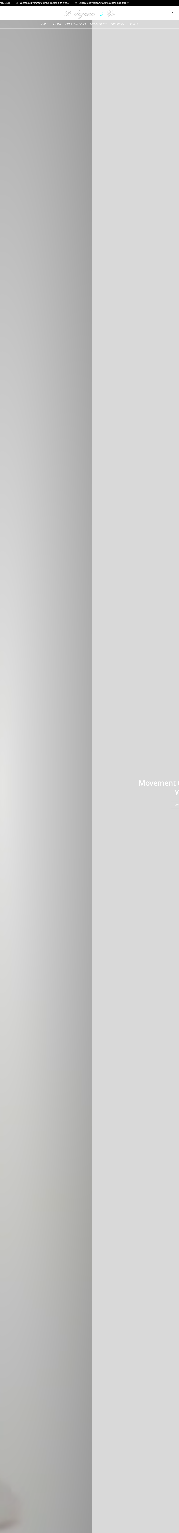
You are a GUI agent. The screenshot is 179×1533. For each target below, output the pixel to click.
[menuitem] (44, 24)
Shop (43, 24)
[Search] (165, 14)
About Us (133, 24)
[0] (170, 14)
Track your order (75, 24)
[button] (88, 805)
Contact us (117, 24)
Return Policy (98, 24)
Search (57, 24)
